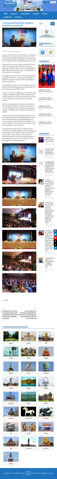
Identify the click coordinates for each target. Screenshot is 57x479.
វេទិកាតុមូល (44, 14)
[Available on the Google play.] (51, 52)
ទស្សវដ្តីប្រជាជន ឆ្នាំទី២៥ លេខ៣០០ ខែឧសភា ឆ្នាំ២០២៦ (46, 107)
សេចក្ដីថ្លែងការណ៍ (8, 17)
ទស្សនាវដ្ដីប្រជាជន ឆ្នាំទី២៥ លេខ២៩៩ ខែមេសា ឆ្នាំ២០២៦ (46, 115)
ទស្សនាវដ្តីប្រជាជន (44, 61)
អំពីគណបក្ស (18, 17)
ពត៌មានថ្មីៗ (6, 300)
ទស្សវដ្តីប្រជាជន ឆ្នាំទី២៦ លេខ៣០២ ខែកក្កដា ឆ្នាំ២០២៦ (46, 91)
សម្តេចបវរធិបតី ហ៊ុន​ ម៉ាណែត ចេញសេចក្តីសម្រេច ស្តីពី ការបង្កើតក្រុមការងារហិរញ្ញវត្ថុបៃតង (49, 262)
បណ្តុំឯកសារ (14, 14)
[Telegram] (55, 234)
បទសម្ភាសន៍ (36, 14)
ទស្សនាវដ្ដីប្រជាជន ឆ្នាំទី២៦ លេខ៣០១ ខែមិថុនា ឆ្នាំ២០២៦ (46, 99)
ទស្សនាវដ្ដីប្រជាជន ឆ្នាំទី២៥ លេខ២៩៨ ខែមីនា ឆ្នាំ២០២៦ (45, 123)
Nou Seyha (19, 51)
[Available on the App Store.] (43, 52)
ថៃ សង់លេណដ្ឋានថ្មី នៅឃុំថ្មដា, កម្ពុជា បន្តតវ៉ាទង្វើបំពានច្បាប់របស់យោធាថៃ (49, 151)
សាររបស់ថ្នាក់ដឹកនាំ (25, 14)
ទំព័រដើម (6, 14)
